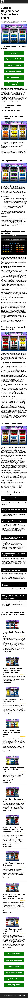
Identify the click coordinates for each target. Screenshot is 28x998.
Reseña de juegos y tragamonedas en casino (10, 21)
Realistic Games (15, 110)
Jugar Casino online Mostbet (14, 59)
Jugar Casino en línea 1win (14, 77)
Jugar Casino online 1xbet (14, 65)
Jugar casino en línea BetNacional (14, 52)
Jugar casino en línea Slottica (14, 71)
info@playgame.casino (11, 995)
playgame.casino (21, 995)
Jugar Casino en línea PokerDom (14, 83)
